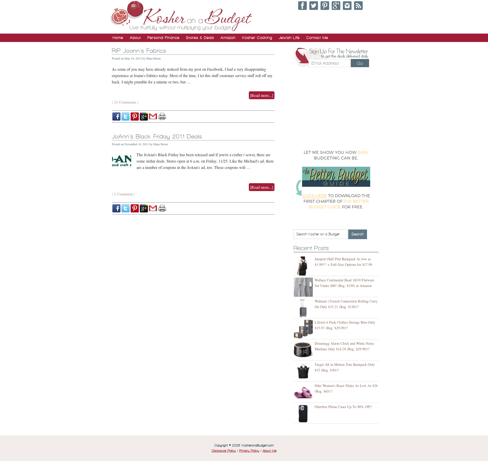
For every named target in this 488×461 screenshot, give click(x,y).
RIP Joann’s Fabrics (139, 51)
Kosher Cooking (257, 38)
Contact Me (317, 38)
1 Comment (123, 193)
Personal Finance (163, 38)
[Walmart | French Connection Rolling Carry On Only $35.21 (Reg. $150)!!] (304, 308)
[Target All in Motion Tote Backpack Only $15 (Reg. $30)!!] (304, 371)
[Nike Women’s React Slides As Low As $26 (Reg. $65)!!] (304, 392)
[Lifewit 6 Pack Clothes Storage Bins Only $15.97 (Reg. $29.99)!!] (304, 329)
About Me (270, 451)
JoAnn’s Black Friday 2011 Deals (157, 136)
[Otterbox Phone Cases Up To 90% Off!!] (304, 414)
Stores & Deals (200, 38)
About (135, 38)
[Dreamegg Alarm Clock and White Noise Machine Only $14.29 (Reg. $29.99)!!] (304, 350)
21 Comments (125, 102)
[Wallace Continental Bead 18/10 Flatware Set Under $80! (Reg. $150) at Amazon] (304, 287)
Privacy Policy (249, 451)
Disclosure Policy (224, 451)
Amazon (228, 38)
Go (360, 63)
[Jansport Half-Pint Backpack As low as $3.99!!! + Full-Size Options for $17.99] (304, 266)
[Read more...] (261, 95)
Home (118, 38)
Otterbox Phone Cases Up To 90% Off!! (343, 406)
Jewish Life (289, 38)
